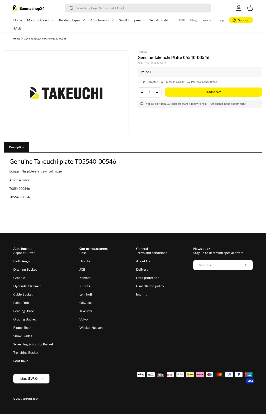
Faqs (221, 20)
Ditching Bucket (25, 269)
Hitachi (84, 261)
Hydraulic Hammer (27, 286)
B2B (182, 20)
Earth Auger (22, 261)
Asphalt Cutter (24, 253)
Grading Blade (23, 311)
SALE (17, 28)
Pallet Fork (21, 302)
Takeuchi (85, 311)
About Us (143, 261)
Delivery (142, 269)
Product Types (69, 20)
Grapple (19, 278)
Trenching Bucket (25, 352)
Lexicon (207, 20)
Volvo (83, 319)
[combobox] (138, 8)
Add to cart (213, 92)
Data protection (147, 278)
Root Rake (20, 361)
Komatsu (85, 278)
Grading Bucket (24, 319)
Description (16, 147)
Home (17, 20)
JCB (82, 269)
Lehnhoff (85, 294)
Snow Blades (22, 336)
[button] (250, 7)
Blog (193, 20)
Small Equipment (131, 20)
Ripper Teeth (22, 327)
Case (82, 253)
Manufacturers (38, 20)
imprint (141, 294)
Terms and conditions (151, 253)
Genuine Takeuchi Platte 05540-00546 (45, 38)
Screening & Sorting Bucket (33, 344)
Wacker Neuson (91, 327)
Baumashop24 (30, 398)
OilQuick (85, 302)
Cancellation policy (150, 286)
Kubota (84, 286)
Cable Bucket (23, 294)
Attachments (99, 20)
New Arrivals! (158, 20)
